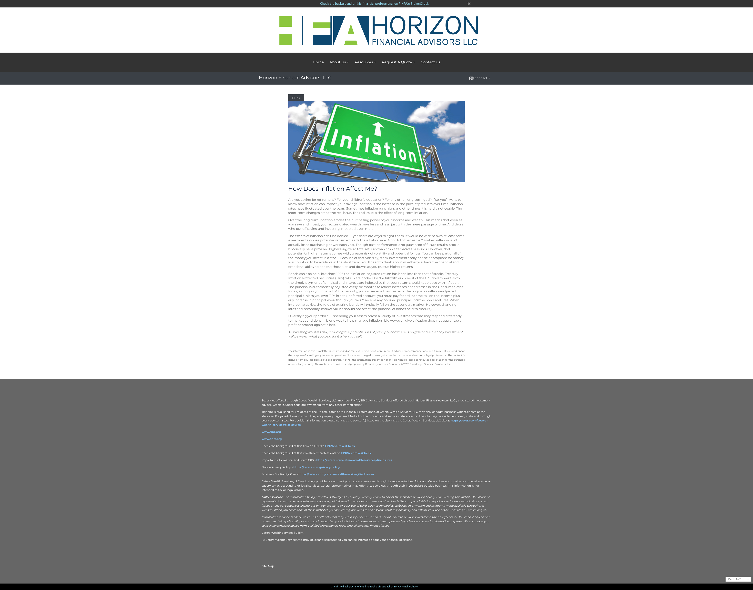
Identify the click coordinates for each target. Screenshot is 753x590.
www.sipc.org (271, 432)
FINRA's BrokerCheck (340, 446)
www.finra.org (272, 439)
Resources (364, 62)
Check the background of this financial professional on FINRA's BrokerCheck (374, 3)
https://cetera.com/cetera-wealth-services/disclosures (354, 460)
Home (318, 62)
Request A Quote (397, 62)
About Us (338, 62)
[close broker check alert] (469, 3)
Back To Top (736, 579)
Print (296, 97)
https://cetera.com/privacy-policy (316, 467)
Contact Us (430, 62)
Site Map (268, 566)
